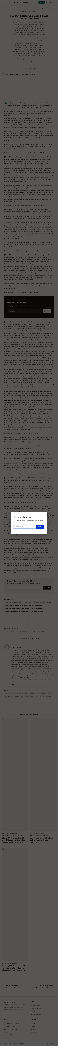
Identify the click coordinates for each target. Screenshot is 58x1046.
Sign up (40, 526)
